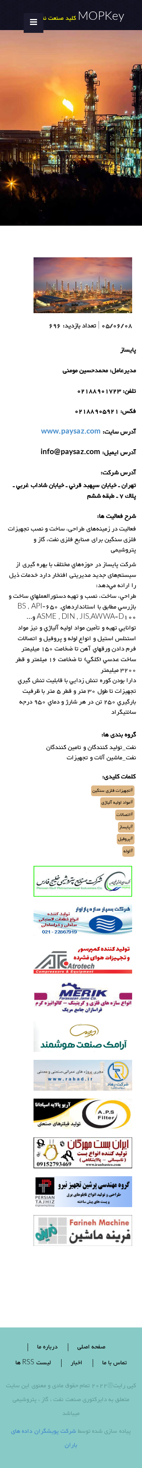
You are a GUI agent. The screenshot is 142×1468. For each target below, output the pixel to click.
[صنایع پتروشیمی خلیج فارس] (83, 883)
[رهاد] (83, 1077)
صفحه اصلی (91, 1347)
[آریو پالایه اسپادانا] (83, 1116)
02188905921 (97, 412)
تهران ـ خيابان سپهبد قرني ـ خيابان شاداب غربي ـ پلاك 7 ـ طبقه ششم (74, 491)
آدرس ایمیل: (119, 453)
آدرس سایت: (119, 432)
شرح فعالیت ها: (116, 517)
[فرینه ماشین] (83, 1232)
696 (55, 326)
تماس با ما (114, 1363)
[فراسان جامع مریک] (83, 1000)
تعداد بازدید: (79, 326)
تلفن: (129, 391)
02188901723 (99, 391)
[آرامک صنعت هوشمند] (83, 1038)
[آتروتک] (83, 961)
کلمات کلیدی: (119, 777)
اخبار (76, 1363)
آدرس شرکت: (118, 473)
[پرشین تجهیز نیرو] (83, 1194)
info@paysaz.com (71, 453)
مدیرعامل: (123, 371)
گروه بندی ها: (118, 735)
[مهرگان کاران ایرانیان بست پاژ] (83, 1155)
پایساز (128, 350)
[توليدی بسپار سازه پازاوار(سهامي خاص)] (83, 922)
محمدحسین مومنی (85, 371)
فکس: (128, 412)
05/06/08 (116, 326)
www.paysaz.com (71, 432)
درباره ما (47, 1347)
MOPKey (101, 17)
